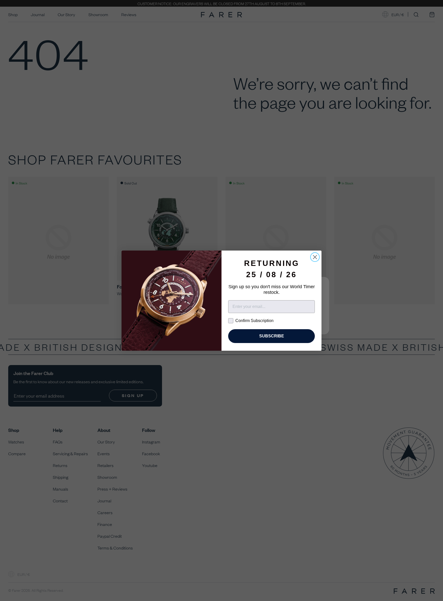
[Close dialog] (314, 257)
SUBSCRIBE (271, 336)
